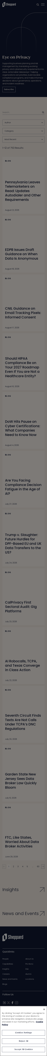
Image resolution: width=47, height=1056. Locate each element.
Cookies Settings (23, 1033)
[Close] (44, 1009)
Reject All (23, 1041)
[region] (23, 1031)
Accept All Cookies (23, 1049)
